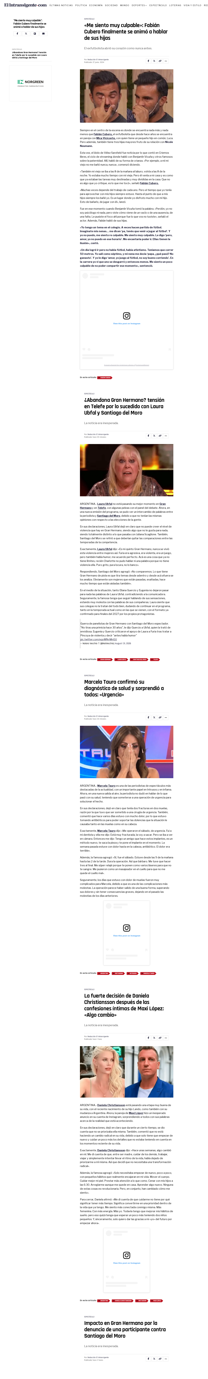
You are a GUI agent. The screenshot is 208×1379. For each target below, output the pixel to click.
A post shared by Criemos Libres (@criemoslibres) (126, 365)
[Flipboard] (35, 33)
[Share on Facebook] (148, 61)
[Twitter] (26, 33)
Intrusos (133, 973)
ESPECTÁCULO (158, 5)
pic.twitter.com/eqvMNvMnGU (98, 639)
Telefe (102, 507)
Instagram (119, 973)
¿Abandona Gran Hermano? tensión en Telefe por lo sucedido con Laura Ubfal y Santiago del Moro (29, 55)
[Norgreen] (30, 83)
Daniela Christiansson (111, 1105)
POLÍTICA (81, 5)
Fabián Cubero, (103, 134)
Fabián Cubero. (149, 183)
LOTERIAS (175, 5)
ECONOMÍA (96, 5)
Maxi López (136, 1113)
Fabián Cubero (105, 378)
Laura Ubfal (104, 503)
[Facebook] (17, 33)
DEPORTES (138, 5)
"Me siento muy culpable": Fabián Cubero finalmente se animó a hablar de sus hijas (29, 24)
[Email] (43, 33)
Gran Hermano (105, 660)
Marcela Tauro (106, 785)
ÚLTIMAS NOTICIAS (61, 5)
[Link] (160, 61)
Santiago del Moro (108, 515)
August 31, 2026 (123, 643)
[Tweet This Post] (154, 61)
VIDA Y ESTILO (192, 5)
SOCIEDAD (111, 5)
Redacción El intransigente (98, 59)
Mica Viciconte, (106, 138)
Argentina (104, 973)
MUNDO (124, 5)
